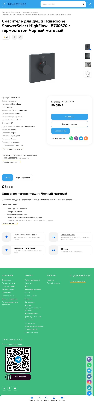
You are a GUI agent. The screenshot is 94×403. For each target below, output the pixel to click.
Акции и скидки (8, 289)
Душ (26, 286)
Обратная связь (8, 296)
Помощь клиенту (8, 283)
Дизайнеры (6, 293)
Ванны (27, 293)
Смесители (14, 12)
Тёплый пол (29, 320)
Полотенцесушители (32, 289)
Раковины (28, 299)
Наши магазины (8, 286)
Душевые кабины (31, 313)
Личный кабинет (53, 283)
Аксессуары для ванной (33, 326)
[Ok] (9, 388)
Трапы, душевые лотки (33, 317)
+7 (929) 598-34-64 (80, 275)
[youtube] (15, 388)
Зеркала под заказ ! (9, 299)
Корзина (50, 280)
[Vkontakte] (4, 388)
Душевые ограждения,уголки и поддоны (32, 307)
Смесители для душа (30, 12)
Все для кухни (29, 323)
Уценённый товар (31, 332)
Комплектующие (30, 329)
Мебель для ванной (32, 280)
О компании (6, 280)
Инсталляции (29, 302)
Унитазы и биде (30, 296)
